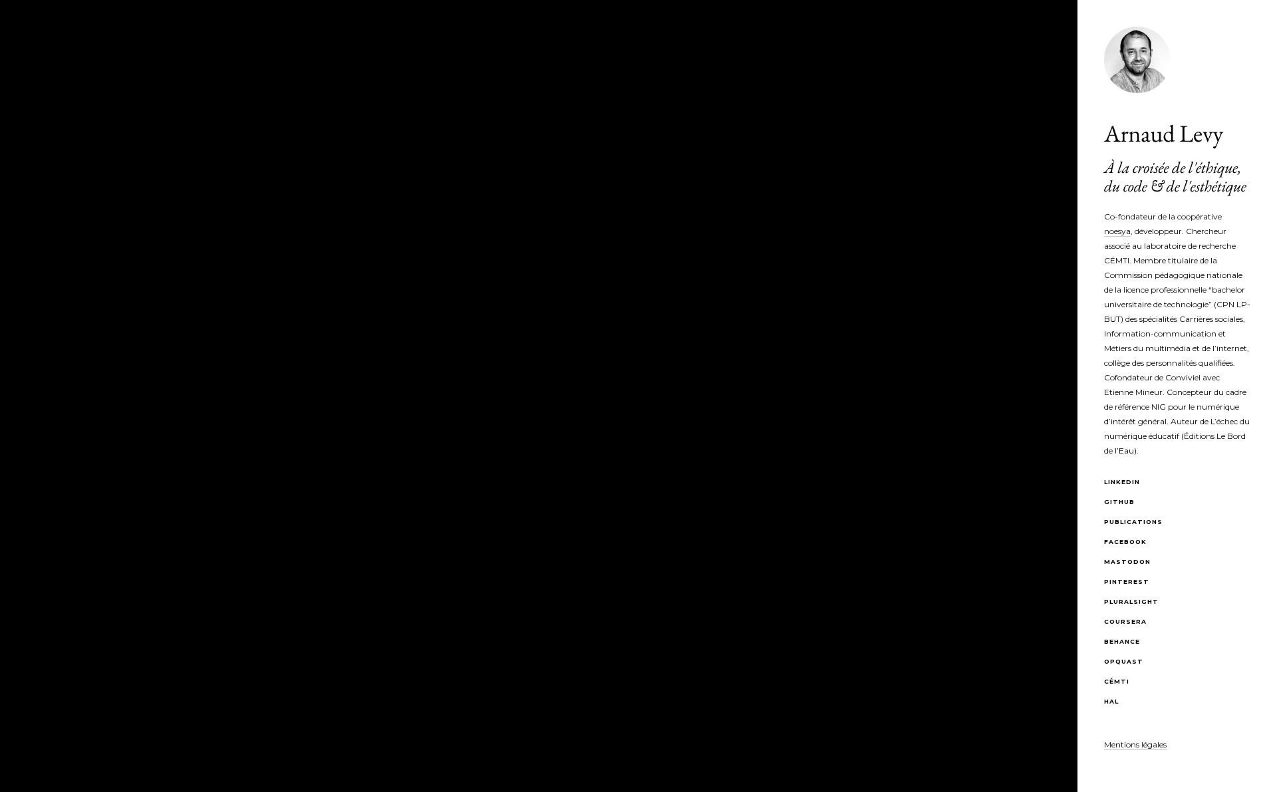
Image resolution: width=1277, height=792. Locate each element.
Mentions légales (1135, 744)
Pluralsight (1131, 601)
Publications (1133, 521)
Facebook (1125, 541)
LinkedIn (1122, 481)
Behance (1122, 641)
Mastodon (1127, 561)
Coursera (1125, 621)
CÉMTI (1116, 681)
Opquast (1123, 661)
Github (1119, 501)
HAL (1111, 701)
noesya (1117, 231)
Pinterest (1126, 581)
